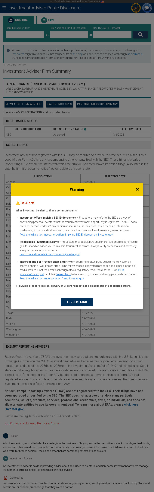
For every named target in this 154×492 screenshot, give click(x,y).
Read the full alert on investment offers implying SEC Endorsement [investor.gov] (66, 234)
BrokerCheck (63, 274)
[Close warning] (137, 189)
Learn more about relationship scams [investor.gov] (50, 254)
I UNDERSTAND (77, 302)
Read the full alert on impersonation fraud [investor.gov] (52, 278)
